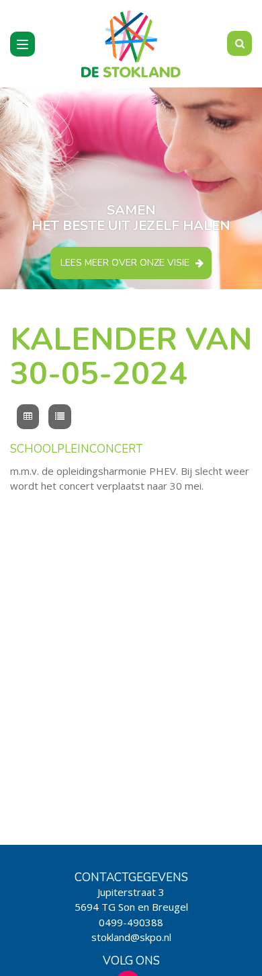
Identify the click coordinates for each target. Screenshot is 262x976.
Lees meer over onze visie (124, 262)
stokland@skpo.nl (131, 937)
